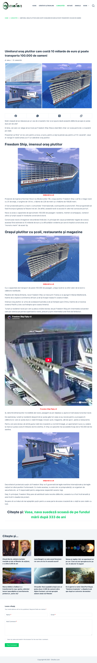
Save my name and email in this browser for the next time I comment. (27, 639)
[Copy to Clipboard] (81, 115)
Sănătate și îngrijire (46, 5)
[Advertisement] (48, 34)
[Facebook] (16, 115)
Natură (69, 5)
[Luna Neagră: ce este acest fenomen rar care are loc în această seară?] (48, 548)
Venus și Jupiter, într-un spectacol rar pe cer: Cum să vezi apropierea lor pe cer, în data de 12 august (80, 561)
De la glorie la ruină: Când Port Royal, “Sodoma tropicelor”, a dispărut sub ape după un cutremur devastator (79, 589)
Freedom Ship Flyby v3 (48, 409)
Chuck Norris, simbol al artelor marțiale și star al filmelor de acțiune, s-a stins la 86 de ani (16, 561)
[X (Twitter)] (59, 115)
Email (53, 615)
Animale (78, 5)
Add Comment (11, 621)
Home (34, 5)
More (85, 5)
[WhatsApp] (37, 115)
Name (8, 615)
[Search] (93, 6)
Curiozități (60, 5)
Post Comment (12, 645)
